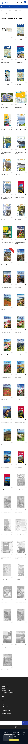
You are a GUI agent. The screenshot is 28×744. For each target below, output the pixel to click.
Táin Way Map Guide (4, 602)
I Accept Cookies (14, 739)
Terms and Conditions (6, 690)
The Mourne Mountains (18, 62)
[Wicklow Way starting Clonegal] (7, 637)
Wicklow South (3, 309)
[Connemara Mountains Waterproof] (21, 592)
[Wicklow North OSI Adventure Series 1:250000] (7, 165)
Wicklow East (17, 309)
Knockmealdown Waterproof (6, 377)
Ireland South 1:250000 (5, 62)
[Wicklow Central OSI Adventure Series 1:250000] (7, 142)
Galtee (16, 444)
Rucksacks (4, 704)
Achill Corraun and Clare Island (6, 422)
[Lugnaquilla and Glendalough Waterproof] (21, 232)
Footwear (3, 702)
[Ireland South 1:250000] (7, 52)
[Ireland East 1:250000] (21, 75)
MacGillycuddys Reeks (5, 489)
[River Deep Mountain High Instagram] (16, 727)
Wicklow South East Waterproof (6, 287)
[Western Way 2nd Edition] (7, 660)
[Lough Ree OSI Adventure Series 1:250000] (21, 165)
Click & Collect (5, 686)
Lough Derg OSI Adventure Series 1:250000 (20, 153)
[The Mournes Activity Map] (21, 480)
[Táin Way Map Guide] (7, 592)
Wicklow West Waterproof (19, 399)
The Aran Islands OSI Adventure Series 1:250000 (6, 220)
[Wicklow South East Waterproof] (7, 277)
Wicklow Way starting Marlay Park (7, 242)
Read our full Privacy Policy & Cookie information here (14, 736)
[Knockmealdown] (7, 435)
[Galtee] (21, 435)
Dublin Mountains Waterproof (6, 354)
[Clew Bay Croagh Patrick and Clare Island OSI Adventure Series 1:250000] (7, 187)
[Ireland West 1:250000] (21, 30)
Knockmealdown (4, 444)
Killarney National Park (18, 512)
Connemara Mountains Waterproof (20, 602)
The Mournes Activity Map (19, 489)
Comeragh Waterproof (18, 624)
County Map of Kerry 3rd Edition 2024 (6, 535)
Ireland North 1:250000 (5, 84)
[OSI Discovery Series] (7, 97)
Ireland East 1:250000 (18, 84)
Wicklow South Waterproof (5, 399)
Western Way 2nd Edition (5, 669)
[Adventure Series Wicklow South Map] (21, 210)
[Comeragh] (7, 615)
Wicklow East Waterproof (5, 332)
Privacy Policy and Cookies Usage (8, 692)
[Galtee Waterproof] (21, 322)
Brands (3, 699)
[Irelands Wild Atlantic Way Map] (21, 570)
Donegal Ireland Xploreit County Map (6, 558)
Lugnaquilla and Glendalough (20, 354)
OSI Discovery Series (4, 107)
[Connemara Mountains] (7, 457)
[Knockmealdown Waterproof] (7, 367)
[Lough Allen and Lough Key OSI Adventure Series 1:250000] (21, 120)
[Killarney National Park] (21, 502)
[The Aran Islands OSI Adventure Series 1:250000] (7, 210)
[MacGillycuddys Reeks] (7, 480)
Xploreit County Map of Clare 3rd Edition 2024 (6, 130)
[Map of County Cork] (21, 97)
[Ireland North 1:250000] (7, 75)
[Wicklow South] (7, 300)
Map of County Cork (18, 107)
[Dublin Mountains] (21, 367)
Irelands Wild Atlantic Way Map (20, 579)
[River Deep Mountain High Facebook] (11, 727)
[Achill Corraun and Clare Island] (7, 412)
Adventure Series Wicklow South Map (20, 220)
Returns (3, 688)
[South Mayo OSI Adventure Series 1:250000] (21, 547)
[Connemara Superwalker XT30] (21, 187)
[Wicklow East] (21, 300)
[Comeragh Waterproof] (21, 615)
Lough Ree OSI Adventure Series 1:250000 (20, 175)
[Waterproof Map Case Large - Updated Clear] (7, 30)
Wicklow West (17, 264)
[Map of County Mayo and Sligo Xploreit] (21, 525)
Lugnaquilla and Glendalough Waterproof (20, 243)
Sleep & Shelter (5, 706)
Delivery (3, 684)
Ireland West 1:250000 (18, 39)
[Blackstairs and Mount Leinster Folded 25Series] (7, 255)
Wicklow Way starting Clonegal (6, 647)
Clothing (3, 700)
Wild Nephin (17, 647)
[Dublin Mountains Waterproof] (7, 345)
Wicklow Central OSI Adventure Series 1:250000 (6, 153)
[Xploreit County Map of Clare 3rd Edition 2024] (7, 120)
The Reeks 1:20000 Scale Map (6, 512)
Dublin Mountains (18, 377)
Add (12, 37)
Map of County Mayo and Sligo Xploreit (20, 535)
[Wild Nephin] (21, 637)
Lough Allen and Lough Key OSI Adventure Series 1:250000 (20, 130)
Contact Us (4, 715)
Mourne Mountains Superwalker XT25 (20, 423)
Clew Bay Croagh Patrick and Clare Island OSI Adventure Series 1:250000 (7, 198)
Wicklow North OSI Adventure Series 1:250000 (6, 175)
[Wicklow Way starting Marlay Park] (7, 232)
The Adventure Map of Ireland (6, 579)
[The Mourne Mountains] (21, 52)
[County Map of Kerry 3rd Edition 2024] (7, 525)
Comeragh (3, 624)
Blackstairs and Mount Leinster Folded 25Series (6, 265)
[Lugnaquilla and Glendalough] (21, 345)
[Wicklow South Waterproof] (7, 390)
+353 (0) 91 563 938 (6, 713)
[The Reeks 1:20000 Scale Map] (7, 502)
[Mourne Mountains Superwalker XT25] (21, 412)
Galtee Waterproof (18, 332)
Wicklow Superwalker (18, 467)
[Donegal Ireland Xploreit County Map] (7, 547)
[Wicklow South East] (21, 277)
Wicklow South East (18, 287)
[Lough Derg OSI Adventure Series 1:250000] (21, 142)
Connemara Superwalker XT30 (20, 197)
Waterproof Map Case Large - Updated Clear (6, 40)
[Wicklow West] (21, 255)
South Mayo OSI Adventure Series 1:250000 (20, 558)
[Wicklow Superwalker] (21, 457)
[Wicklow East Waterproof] (7, 322)
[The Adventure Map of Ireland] (7, 570)
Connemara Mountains (5, 467)
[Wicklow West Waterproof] (21, 390)
